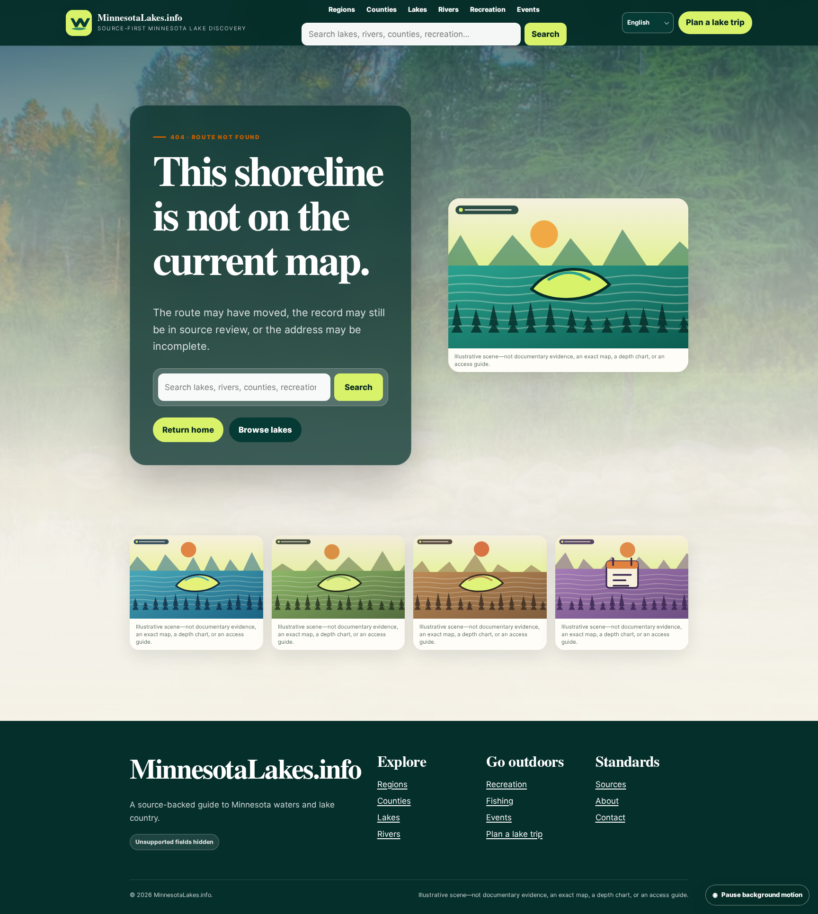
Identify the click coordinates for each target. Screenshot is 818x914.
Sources (611, 784)
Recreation (488, 9)
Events (528, 9)
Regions (342, 9)
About (607, 801)
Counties (381, 9)
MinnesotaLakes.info (140, 18)
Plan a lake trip (715, 22)
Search (546, 34)
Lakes (417, 9)
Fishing (499, 801)
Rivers (448, 9)
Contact (610, 817)
